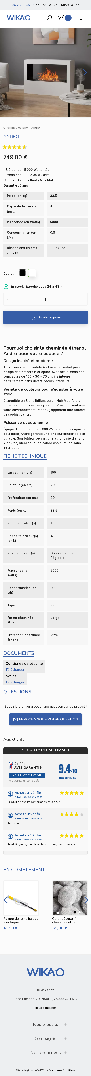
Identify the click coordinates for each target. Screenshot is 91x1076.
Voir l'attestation (27, 775)
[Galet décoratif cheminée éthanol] (70, 898)
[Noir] (23, 273)
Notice (11, 676)
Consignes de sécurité (24, 663)
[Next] (84, 72)
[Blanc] (32, 273)
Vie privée (55, 1070)
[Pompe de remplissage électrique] (21, 898)
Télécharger (15, 669)
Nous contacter (45, 1007)
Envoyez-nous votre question (48, 719)
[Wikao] (18, 17)
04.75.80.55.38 (23, 5)
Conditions (69, 1070)
